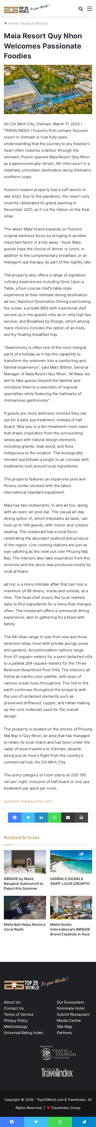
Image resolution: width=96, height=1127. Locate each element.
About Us (12, 1002)
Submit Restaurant (73, 1014)
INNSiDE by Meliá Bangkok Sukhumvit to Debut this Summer (23, 883)
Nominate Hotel (70, 1008)
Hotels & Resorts (34, 23)
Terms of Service (19, 1014)
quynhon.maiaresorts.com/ (28, 801)
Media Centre (69, 1020)
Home (12, 23)
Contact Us (14, 1008)
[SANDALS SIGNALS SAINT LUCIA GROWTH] (71, 862)
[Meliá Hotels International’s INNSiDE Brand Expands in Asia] (71, 907)
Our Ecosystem (70, 1002)
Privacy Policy (16, 1020)
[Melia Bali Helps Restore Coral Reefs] (25, 907)
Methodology (15, 1026)
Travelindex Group (65, 1108)
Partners (64, 1032)
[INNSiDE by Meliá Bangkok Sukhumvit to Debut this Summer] (25, 862)
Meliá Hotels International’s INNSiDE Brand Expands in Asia (70, 929)
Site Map (64, 1026)
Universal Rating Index (23, 1032)
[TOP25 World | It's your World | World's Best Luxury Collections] (27, 8)
